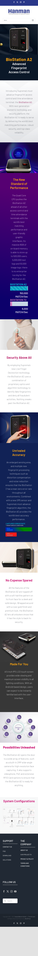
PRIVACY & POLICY (27, 859)
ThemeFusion (31, 916)
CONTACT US (7, 847)
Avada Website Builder (20, 916)
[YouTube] (15, 891)
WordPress (28, 918)
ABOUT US (24, 850)
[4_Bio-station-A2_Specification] (19, 808)
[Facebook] (4, 891)
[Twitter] (8, 891)
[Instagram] (11, 891)
